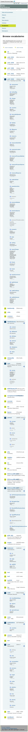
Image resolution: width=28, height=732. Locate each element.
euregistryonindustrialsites (11, 395)
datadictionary (11, 321)
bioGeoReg (14, 92)
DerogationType (14, 501)
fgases (9, 412)
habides (9, 457)
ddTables (14, 336)
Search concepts (20, 47)
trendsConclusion (14, 274)
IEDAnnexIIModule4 (11, 488)
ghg (8, 452)
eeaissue (14, 340)
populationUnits (14, 186)
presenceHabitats (14, 202)
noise (9, 617)
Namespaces (5, 31)
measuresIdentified (14, 142)
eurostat (9, 401)
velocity (13, 699)
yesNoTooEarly (14, 290)
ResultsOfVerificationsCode (14, 508)
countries (14, 107)
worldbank (10, 717)
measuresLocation (14, 149)
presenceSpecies (14, 210)
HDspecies (14, 129)
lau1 (8, 572)
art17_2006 (10, 68)
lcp (8, 587)
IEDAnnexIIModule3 (11, 479)
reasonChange (14, 249)
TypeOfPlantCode (14, 514)
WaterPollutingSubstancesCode (14, 526)
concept (13, 421)
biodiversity (10, 308)
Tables (3, 17)
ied (8, 468)
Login (16, 3)
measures (14, 136)
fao (8, 406)
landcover (10, 548)
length (13, 674)
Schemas (4, 23)
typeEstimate (14, 282)
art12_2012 (10, 57)
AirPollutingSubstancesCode (14, 494)
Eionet (8, 9)
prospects (14, 229)
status (13, 351)
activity (13, 370)
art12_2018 (10, 62)
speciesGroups (14, 610)
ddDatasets (14, 331)
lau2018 (9, 580)
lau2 (8, 576)
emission (14, 668)
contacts (14, 327)
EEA (8, 1)
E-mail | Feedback (6, 727)
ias (8, 463)
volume (13, 705)
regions (13, 603)
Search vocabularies (9, 47)
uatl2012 (14, 564)
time (13, 693)
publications (11, 622)
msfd (8, 592)
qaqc (13, 237)
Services (4, 28)
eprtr (8, 363)
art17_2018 (10, 79)
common (10, 316)
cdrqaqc (14, 98)
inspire (9, 542)
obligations (14, 347)
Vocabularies (5, 25)
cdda (8, 312)
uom (8, 644)
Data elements (5, 20)
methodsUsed (14, 179)
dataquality (10, 358)
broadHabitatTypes (14, 598)
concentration (14, 661)
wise (8, 711)
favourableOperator (14, 114)
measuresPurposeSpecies (14, 164)
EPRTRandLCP (11, 388)
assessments (14, 84)
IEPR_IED (10, 535)
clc (12, 553)
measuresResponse (14, 173)
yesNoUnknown (14, 297)
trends (13, 268)
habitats (13, 122)
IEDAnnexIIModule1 (11, 474)
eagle (13, 558)
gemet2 (9, 417)
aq (8, 51)
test (8, 640)
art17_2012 (10, 73)
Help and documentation (7, 12)
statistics (14, 687)
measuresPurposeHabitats (14, 156)
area (13, 655)
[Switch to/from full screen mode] (19, 3)
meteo (13, 681)
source (13, 433)
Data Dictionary (13, 9)
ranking (13, 242)
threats (13, 262)
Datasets (4, 15)
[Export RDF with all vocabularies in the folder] (24, 81)
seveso (9, 635)
